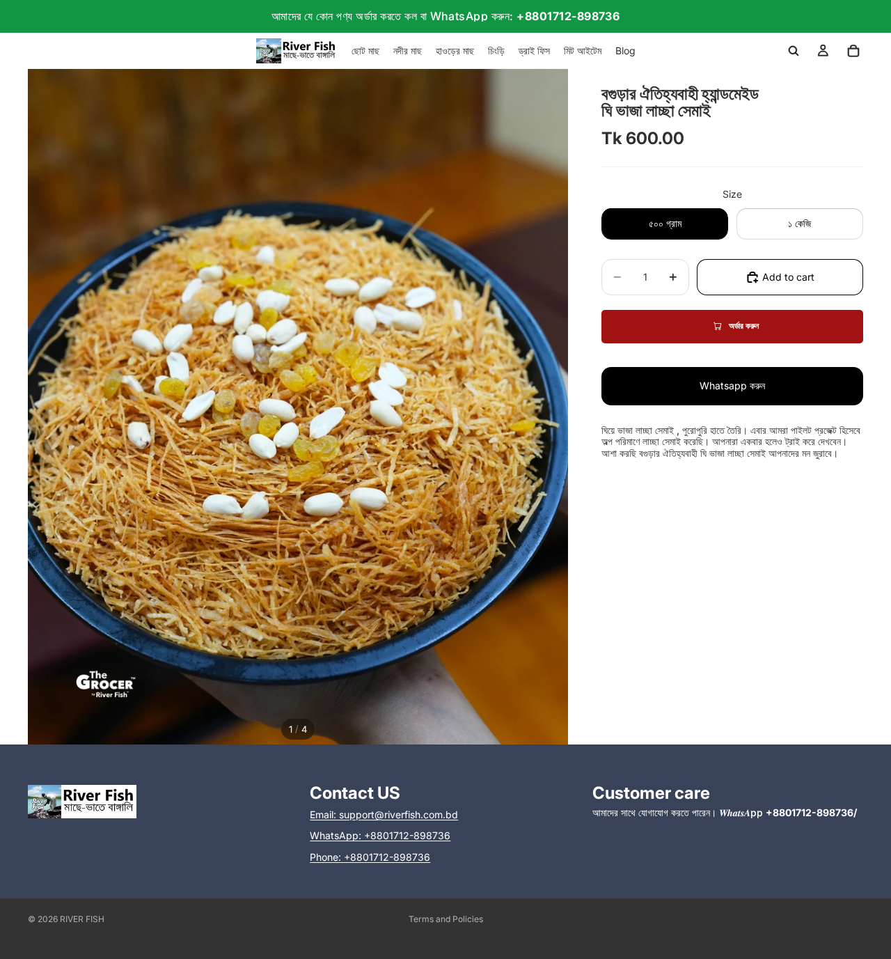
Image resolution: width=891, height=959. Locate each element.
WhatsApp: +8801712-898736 (380, 835)
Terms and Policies (446, 919)
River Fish (82, 919)
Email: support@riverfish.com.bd (384, 814)
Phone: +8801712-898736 (370, 857)
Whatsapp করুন (732, 385)
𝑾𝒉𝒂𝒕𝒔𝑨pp (788, 812)
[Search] (793, 51)
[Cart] (853, 51)
